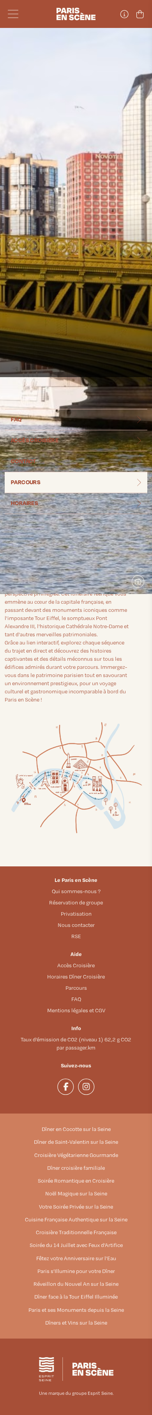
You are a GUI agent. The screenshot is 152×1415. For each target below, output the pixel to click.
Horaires (24, 503)
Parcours (26, 482)
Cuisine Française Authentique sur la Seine (76, 1219)
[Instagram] (86, 1087)
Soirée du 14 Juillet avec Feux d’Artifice (76, 1245)
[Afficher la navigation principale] (30, 14)
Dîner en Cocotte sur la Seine (76, 1129)
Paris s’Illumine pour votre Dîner (76, 1271)
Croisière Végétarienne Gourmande (76, 1155)
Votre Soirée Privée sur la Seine (76, 1207)
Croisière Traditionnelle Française (76, 1232)
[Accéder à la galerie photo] (141, 584)
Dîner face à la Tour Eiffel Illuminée (76, 1297)
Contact (23, 461)
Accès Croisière (34, 440)
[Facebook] (65, 1087)
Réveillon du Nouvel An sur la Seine (76, 1284)
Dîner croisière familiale (76, 1168)
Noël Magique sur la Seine (76, 1193)
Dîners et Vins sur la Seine (76, 1323)
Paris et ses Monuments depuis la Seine (76, 1310)
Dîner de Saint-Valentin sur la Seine (76, 1142)
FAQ (16, 419)
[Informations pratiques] (124, 14)
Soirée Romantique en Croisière (76, 1181)
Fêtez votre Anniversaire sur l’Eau (76, 1258)
